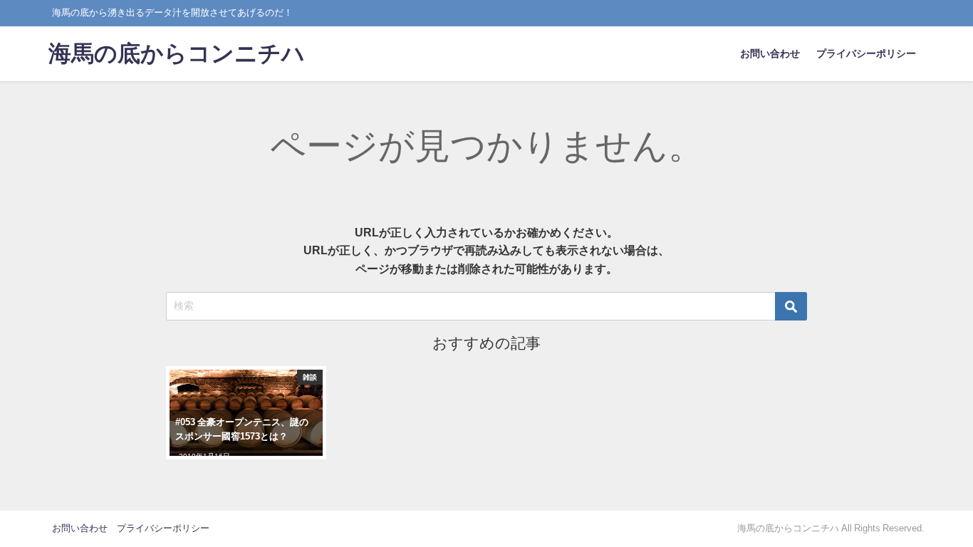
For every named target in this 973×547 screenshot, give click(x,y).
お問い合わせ (770, 53)
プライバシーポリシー (866, 53)
